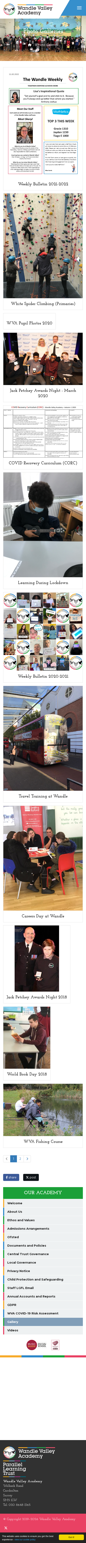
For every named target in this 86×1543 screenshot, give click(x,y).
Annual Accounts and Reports (31, 1296)
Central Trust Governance (28, 1254)
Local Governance (21, 1262)
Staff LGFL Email (20, 1288)
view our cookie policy (25, 1539)
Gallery (12, 1322)
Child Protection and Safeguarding (35, 1279)
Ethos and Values (21, 1220)
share (12, 1177)
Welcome (14, 1203)
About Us (14, 1212)
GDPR (11, 1305)
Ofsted (13, 1237)
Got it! (71, 1537)
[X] (6, 1528)
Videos (12, 1330)
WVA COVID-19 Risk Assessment (32, 1313)
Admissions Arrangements (28, 1229)
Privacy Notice (18, 1271)
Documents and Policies (26, 1245)
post (32, 1177)
